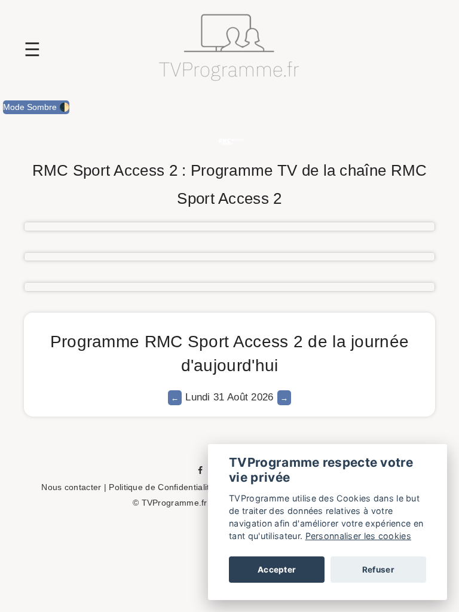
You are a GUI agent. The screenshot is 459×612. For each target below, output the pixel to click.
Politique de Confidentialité (161, 487)
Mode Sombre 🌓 (36, 107)
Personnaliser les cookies (358, 536)
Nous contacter (71, 487)
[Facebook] (200, 470)
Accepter (277, 569)
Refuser (378, 569)
